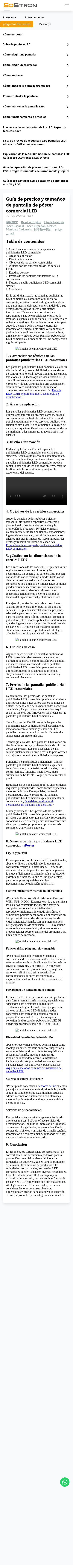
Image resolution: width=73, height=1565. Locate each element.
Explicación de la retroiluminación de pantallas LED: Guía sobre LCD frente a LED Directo (36, 155)
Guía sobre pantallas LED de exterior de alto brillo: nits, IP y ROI (35, 182)
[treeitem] (36, 34)
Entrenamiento (34, 17)
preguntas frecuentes (16, 24)
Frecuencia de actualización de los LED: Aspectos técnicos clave (34, 129)
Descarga (45, 24)
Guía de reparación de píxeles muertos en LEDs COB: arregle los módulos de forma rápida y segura (36, 169)
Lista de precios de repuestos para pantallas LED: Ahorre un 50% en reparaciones (34, 142)
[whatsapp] (64, 1482)
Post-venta (9, 17)
